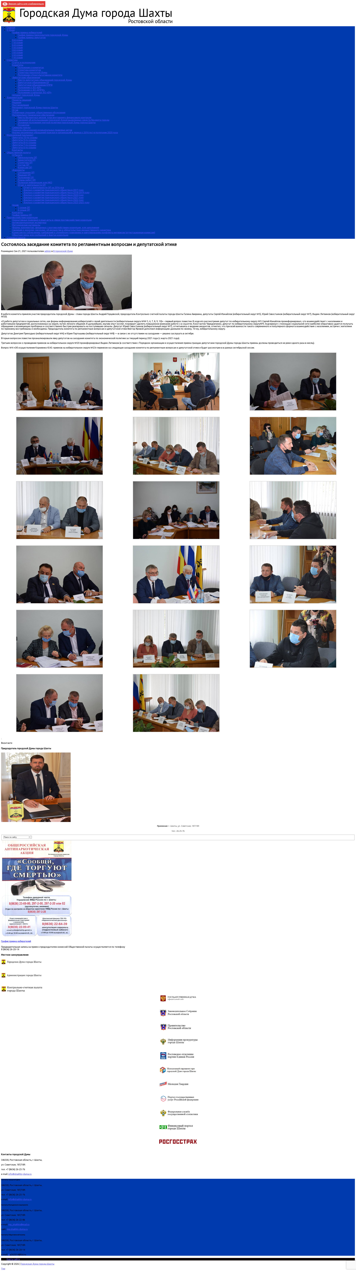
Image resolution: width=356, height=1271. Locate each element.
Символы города (21, 127)
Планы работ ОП (27, 180)
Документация (15, 97)
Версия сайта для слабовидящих (26, 4)
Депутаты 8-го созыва (24, 142)
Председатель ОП (27, 157)
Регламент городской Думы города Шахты (35, 107)
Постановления (20, 105)
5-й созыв (17, 47)
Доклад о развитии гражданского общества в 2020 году (53, 195)
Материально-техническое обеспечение (33, 115)
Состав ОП (23, 165)
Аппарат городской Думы (26, 95)
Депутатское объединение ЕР (33, 82)
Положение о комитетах (31, 67)
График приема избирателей (27, 32)
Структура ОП (25, 162)
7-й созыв (17, 42)
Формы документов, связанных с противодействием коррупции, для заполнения (55, 227)
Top (3, 1268)
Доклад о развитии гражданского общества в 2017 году (53, 190)
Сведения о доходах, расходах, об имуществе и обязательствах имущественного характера (61, 230)
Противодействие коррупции (22, 217)
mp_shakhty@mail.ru (18, 1224)
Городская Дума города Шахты (37, 1264)
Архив (15, 205)
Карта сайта (13, 1259)
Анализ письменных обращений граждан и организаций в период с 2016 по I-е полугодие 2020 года (65, 132)
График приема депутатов (32, 37)
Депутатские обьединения (26, 77)
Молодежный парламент (20, 135)
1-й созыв (17, 57)
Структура (12, 60)
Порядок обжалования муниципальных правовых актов (42, 130)
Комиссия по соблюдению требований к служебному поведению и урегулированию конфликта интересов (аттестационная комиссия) (83, 232)
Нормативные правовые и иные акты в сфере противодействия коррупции (52, 220)
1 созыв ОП (24, 207)
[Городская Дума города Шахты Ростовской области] (90, 23)
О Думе (11, 30)
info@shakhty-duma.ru (20, 1174)
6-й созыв (17, 45)
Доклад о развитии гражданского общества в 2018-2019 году (56, 192)
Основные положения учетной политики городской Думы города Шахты (57, 122)
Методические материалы (26, 225)
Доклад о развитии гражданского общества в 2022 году (53, 200)
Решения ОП (24, 175)
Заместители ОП (26, 160)
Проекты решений (21, 100)
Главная (11, 27)
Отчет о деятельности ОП (32, 185)
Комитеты (17, 65)
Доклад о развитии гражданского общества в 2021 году (53, 197)
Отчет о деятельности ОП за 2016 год (43, 187)
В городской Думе (63, 251)
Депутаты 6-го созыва (24, 147)
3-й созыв (17, 52)
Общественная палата (19, 152)
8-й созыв (17, 40)
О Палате (17, 155)
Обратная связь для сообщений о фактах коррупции (40, 235)
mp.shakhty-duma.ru (17, 1229)
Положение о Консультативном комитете (40, 75)
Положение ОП (26, 177)
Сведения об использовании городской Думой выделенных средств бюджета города (63, 120)
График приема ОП (22, 215)
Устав (15, 110)
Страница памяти (16, 237)
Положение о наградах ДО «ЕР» (34, 92)
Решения (16, 102)
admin (47, 251)
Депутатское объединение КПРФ (35, 85)
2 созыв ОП (24, 210)
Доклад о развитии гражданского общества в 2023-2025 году (56, 202)
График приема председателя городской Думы (43, 35)
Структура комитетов (29, 70)
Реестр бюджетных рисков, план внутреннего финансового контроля (54, 117)
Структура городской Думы (32, 72)
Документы (18, 170)
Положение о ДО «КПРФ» (31, 90)
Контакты (17, 150)
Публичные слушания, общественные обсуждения (38, 112)
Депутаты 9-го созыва (24, 140)
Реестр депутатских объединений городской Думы (45, 80)
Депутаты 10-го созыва (24, 137)
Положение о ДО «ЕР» (29, 87)
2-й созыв (17, 55)
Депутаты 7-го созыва (24, 145)
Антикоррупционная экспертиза (29, 222)
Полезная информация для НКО (35, 182)
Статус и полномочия (23, 62)
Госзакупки (23, 125)
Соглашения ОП (26, 172)
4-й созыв (17, 50)
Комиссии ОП (25, 167)
